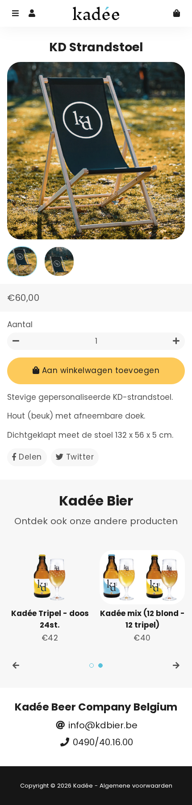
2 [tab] (100, 665)
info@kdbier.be (102, 725)
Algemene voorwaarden (136, 785)
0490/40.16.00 (101, 742)
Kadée (83, 785)
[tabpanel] (49, 597)
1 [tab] (91, 665)
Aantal (20, 324)
